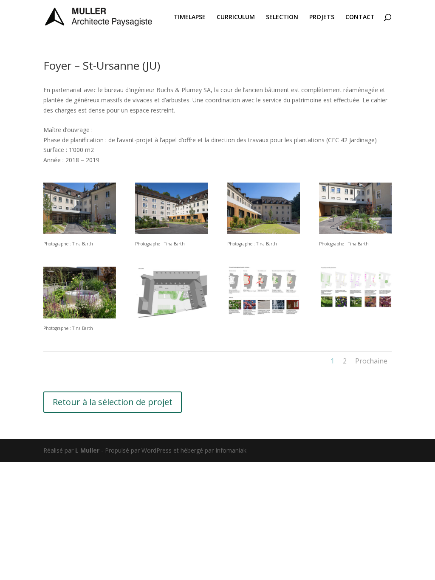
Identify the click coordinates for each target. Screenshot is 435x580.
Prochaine (371, 361)
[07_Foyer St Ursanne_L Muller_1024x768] (355, 316)
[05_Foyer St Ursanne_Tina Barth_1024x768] (355, 232)
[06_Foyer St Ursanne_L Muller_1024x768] (263, 316)
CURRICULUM (236, 17)
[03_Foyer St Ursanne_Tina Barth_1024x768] (79, 316)
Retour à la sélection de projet (112, 402)
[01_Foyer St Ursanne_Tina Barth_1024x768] (79, 232)
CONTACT (360, 17)
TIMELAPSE (190, 17)
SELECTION (282, 17)
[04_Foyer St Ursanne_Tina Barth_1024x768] (263, 232)
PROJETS (321, 17)
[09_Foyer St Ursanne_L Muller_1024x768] (171, 316)
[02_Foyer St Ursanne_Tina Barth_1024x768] (171, 232)
